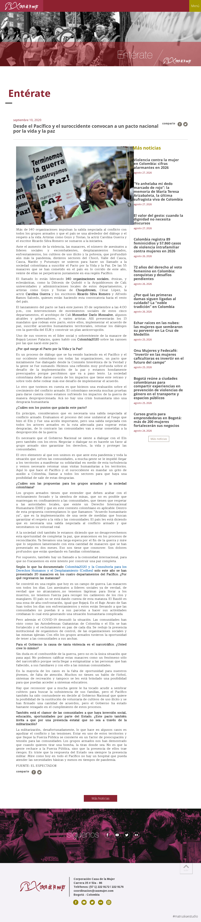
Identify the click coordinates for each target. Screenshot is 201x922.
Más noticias (159, 439)
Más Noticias (100, 798)
